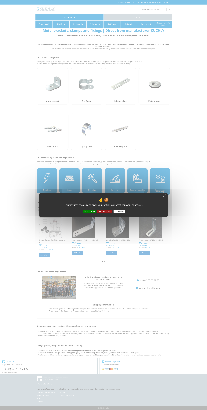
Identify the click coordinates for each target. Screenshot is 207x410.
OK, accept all (89, 211)
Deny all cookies (104, 211)
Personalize (119, 211)
